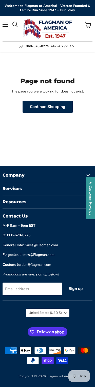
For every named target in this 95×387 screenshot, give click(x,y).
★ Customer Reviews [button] (90, 198)
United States (45, 313)
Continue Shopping (47, 107)
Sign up (76, 288)
